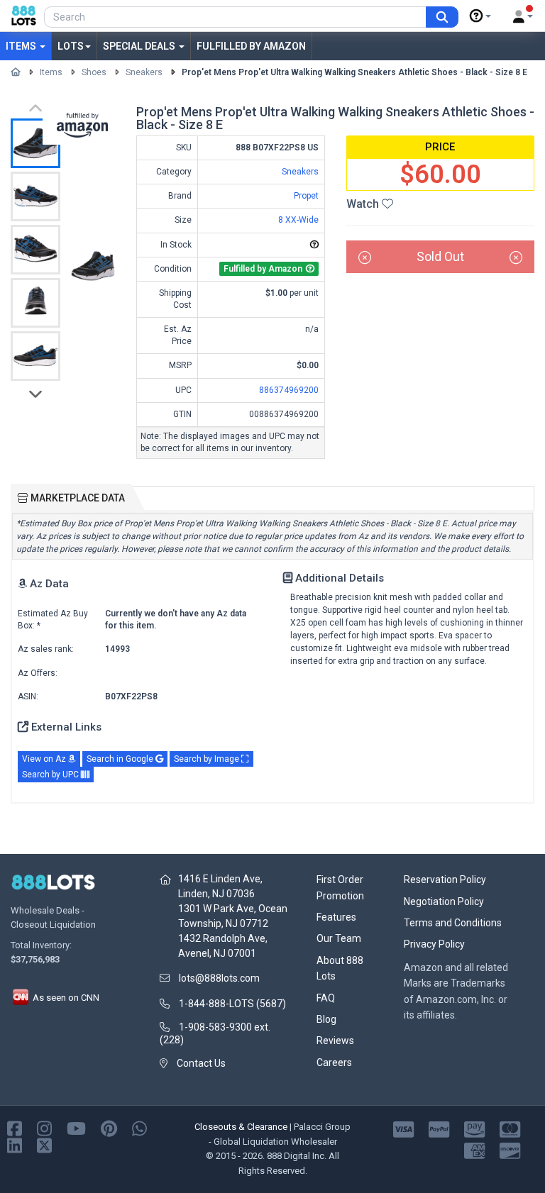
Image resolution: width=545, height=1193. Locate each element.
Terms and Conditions (453, 922)
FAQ (325, 998)
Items (22, 46)
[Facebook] (14, 1127)
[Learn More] (480, 16)
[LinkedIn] (14, 1144)
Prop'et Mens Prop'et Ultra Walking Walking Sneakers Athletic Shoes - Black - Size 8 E (354, 72)
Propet (306, 196)
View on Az (45, 759)
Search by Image (207, 759)
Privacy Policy (434, 944)
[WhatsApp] (139, 1127)
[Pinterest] (109, 1127)
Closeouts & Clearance (240, 1126)
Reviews (335, 1040)
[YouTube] (76, 1127)
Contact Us (201, 1063)
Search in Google (121, 759)
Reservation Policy (445, 879)
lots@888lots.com (219, 978)
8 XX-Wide (298, 220)
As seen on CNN (65, 997)
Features (336, 917)
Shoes (94, 72)
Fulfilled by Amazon (251, 46)
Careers (334, 1062)
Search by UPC (51, 774)
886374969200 (289, 390)
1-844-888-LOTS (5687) (232, 1003)
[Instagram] (44, 1127)
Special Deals (140, 46)
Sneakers (144, 72)
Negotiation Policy (444, 901)
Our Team (338, 938)
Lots (70, 46)
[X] (44, 1144)
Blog (326, 1019)
